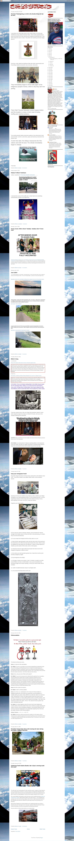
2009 (50, 83)
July (50, 62)
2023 (50, 53)
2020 (50, 67)
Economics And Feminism (53, 135)
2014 (50, 76)
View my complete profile (52, 108)
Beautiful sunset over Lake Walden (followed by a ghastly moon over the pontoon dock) (27, 279)
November (51, 57)
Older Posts (42, 829)
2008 (50, 85)
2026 (50, 48)
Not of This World (52, 134)
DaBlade (55, 89)
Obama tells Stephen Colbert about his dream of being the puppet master (23, 362)
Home (28, 829)
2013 (50, 77)
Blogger (41, 837)
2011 (50, 80)
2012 (50, 79)
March (51, 64)
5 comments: (24, 354)
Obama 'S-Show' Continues (18, 172)
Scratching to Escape (53, 142)
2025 (50, 50)
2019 (50, 69)
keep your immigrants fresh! (19, 473)
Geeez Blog (51, 127)
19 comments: (24, 826)
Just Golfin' (14, 272)
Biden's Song (14, 359)
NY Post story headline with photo (27, 175)
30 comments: (24, 167)
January (51, 65)
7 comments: (24, 468)
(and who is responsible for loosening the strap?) (20, 330)
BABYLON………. (52, 128)
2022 (50, 54)
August (51, 61)
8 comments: (25, 223)
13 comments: (24, 267)
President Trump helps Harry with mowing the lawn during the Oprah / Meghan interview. (27, 729)
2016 (50, 73)
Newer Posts (14, 829)
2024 (50, 51)
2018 (50, 70)
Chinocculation (15, 635)
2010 (50, 82)
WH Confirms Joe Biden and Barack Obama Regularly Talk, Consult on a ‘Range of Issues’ (26, 375)
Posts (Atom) (18, 831)
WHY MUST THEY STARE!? (16, 303)
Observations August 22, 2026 (54, 143)
